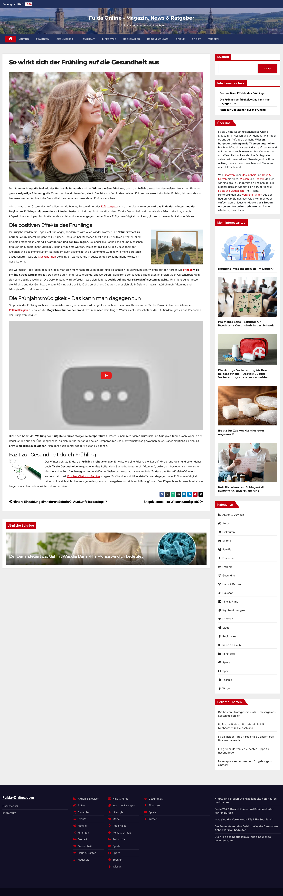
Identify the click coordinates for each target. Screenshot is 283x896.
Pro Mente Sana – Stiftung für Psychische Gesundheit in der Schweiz (246, 323)
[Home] (10, 39)
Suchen (223, 57)
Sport (196, 39)
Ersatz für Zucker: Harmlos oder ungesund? (241, 432)
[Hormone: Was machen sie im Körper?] (247, 248)
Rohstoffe (228, 653)
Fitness (188, 269)
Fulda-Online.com (18, 797)
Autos (24, 39)
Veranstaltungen (252, 194)
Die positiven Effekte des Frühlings (242, 93)
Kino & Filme (230, 601)
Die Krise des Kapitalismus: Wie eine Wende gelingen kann (243, 838)
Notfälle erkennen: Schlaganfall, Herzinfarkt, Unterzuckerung (241, 489)
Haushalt (88, 39)
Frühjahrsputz (109, 206)
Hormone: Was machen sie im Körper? (246, 268)
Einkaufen (228, 532)
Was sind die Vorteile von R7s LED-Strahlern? (244, 819)
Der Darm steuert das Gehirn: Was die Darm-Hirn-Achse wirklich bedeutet (76, 556)
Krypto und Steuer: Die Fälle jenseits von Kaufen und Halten (246, 800)
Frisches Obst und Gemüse (83, 476)
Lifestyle (109, 39)
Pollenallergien (18, 310)
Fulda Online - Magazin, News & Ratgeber (141, 18)
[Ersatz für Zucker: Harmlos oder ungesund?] (247, 407)
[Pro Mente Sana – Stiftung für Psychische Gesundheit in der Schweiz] (247, 298)
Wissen (213, 39)
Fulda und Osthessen (231, 190)
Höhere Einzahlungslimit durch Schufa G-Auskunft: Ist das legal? (59, 502)
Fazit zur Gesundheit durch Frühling (243, 109)
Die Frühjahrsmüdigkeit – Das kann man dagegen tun (245, 101)
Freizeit (227, 566)
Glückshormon (47, 256)
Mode (225, 627)
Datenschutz (10, 806)
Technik (259, 179)
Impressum (9, 813)
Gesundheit (64, 39)
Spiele (180, 39)
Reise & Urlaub (158, 39)
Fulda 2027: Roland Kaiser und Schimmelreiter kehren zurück (244, 810)
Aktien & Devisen (233, 514)
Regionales (131, 39)
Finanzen (42, 39)
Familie (226, 549)
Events (226, 540)
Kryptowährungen (233, 610)
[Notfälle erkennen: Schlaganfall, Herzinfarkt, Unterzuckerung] (247, 464)
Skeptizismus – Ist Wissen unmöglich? (172, 502)
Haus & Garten (231, 584)
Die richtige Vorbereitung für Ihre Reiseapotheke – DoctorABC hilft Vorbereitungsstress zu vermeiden (243, 374)
